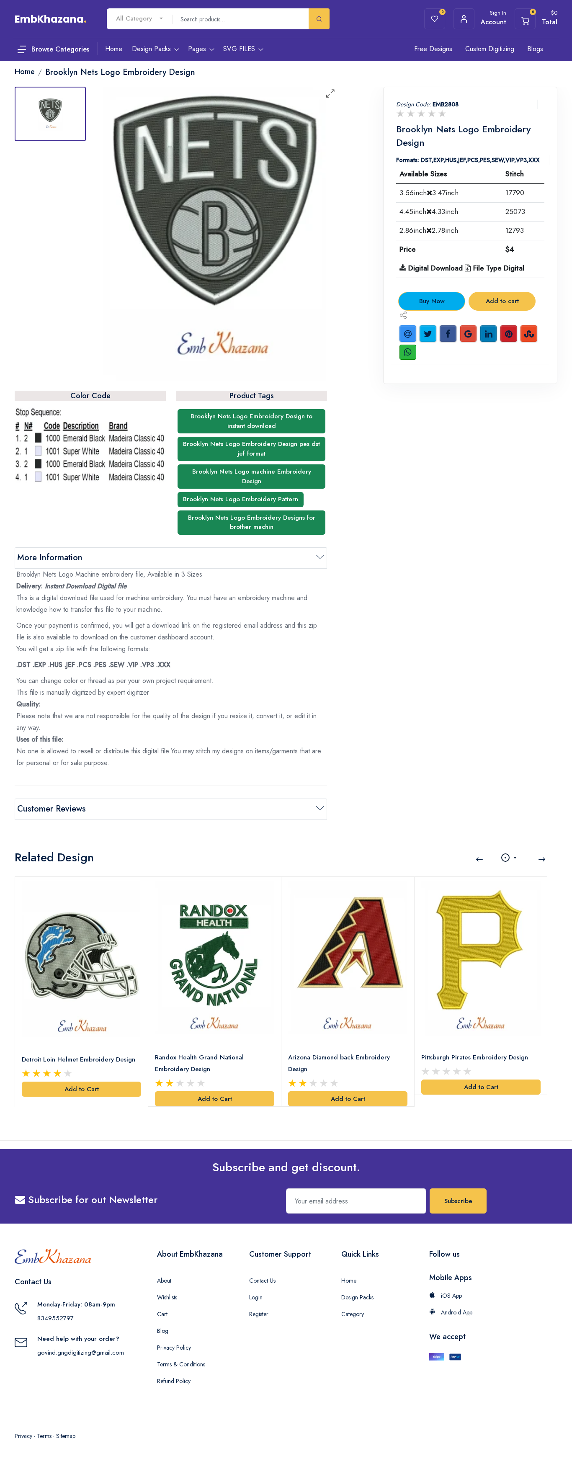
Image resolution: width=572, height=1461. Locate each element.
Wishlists (167, 1297)
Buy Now (432, 301)
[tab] (50, 114)
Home (348, 1280)
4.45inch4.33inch (428, 211)
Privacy (23, 1436)
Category (352, 1314)
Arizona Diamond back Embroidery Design (339, 1063)
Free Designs (433, 49)
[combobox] (139, 18)
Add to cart (502, 301)
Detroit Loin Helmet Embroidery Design (78, 1059)
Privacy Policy (174, 1347)
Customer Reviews (51, 809)
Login (256, 1297)
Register (258, 1314)
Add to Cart (81, 1089)
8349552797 (55, 1318)
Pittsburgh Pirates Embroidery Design (474, 1057)
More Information (49, 557)
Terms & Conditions (181, 1364)
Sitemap (65, 1436)
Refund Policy (174, 1381)
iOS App (450, 1295)
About (164, 1280)
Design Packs (357, 1297)
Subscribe (458, 1201)
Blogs (535, 49)
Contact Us (262, 1280)
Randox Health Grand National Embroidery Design (199, 1063)
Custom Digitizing (489, 49)
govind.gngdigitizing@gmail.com (80, 1352)
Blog (162, 1331)
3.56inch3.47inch (429, 193)
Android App (455, 1312)
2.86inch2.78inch (428, 230)
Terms (44, 1436)
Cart (162, 1314)
